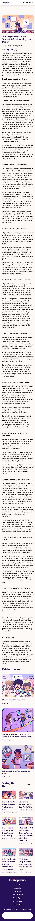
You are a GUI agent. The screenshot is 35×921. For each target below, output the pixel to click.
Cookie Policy (17, 901)
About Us (17, 885)
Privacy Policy (17, 898)
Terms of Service (17, 895)
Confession (17, 891)
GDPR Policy (18, 904)
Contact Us (17, 888)
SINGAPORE (27, 2)
